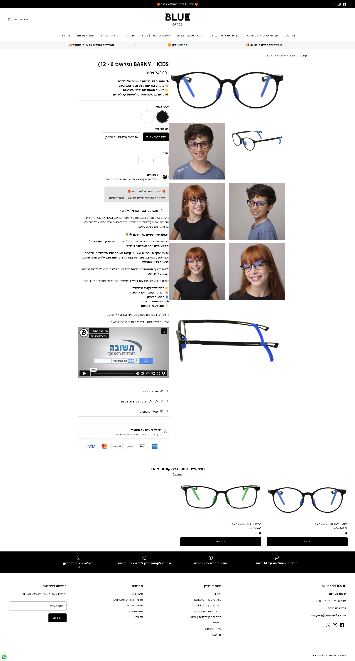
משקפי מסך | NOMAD (207, 599)
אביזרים (130, 35)
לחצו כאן (111, 314)
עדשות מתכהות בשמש (189, 35)
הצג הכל (177, 474)
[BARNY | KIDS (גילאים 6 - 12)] (307, 500)
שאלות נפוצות (85, 35)
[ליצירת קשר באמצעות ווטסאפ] (4, 657)
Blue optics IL (320, 655)
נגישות (139, 617)
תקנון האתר (136, 593)
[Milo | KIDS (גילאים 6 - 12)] (220, 500)
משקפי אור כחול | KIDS (156, 35)
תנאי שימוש (136, 611)
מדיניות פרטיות (134, 605)
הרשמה (57, 617)
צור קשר (65, 35)
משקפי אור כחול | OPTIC (224, 35)
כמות (166, 153)
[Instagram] (339, 4)
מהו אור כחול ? (109, 35)
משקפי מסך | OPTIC (208, 605)
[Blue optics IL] (177, 19)
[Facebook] (344, 4)
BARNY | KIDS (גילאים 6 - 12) (280, 55)
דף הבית (290, 35)
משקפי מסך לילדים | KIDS (205, 617)
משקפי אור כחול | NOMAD (262, 35)
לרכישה (307, 541)
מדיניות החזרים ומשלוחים (128, 599)
